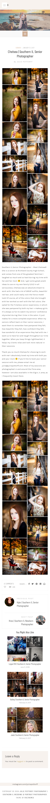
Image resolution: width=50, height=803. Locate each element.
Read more (25, 649)
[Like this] (5, 587)
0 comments (9, 584)
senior (18, 48)
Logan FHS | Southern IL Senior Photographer (25, 664)
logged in (21, 761)
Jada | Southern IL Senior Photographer (25, 735)
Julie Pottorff (23, 62)
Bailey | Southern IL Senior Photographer (25, 699)
